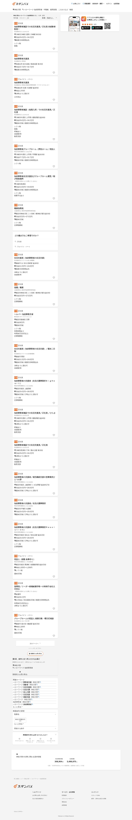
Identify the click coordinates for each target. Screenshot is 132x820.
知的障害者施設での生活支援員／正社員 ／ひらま (35, 413)
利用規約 (64, 795)
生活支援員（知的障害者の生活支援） (30, 258)
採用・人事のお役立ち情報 (98, 798)
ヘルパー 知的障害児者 (23, 314)
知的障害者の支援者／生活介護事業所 (30, 503)
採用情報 (64, 805)
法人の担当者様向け (38, 798)
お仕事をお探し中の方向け (39, 795)
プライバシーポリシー (68, 798)
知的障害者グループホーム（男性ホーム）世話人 (34, 149)
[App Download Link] (85, 28)
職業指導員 (19, 208)
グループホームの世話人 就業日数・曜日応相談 (34, 618)
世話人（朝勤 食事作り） (24, 559)
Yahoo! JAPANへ (18, 811)
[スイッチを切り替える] (27, 18)
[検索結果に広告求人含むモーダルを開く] (17, 18)
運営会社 (64, 802)
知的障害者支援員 (21, 59)
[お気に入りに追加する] (53, 48)
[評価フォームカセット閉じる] (55, 734)
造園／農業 (19, 287)
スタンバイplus (95, 795)
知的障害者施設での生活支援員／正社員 (31, 445)
